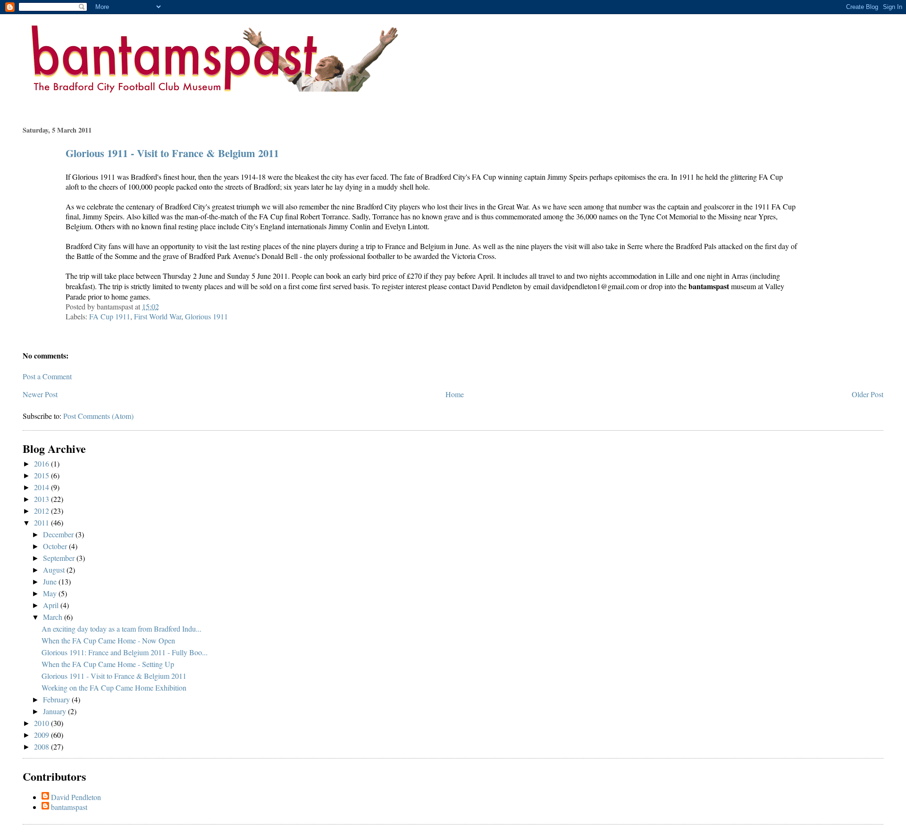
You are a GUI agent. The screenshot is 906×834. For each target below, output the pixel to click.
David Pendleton (76, 797)
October (56, 546)
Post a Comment (47, 376)
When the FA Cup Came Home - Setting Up (108, 664)
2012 (42, 511)
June (51, 581)
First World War (157, 316)
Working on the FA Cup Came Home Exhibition (114, 687)
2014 (42, 487)
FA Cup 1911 (109, 316)
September (59, 558)
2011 (42, 522)
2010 (42, 723)
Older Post (867, 394)
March (53, 617)
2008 (42, 746)
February (57, 699)
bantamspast (69, 807)
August (55, 570)
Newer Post (40, 394)
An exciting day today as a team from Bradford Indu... (121, 629)
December (59, 534)
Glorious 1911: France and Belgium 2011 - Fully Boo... (125, 652)
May (51, 593)
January (55, 711)
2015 (42, 475)
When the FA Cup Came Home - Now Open (108, 640)
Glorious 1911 (206, 316)
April (51, 605)
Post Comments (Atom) (98, 416)
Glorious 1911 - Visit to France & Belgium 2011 (172, 153)
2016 (42, 463)
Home (454, 394)
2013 (42, 499)
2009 (42, 735)
